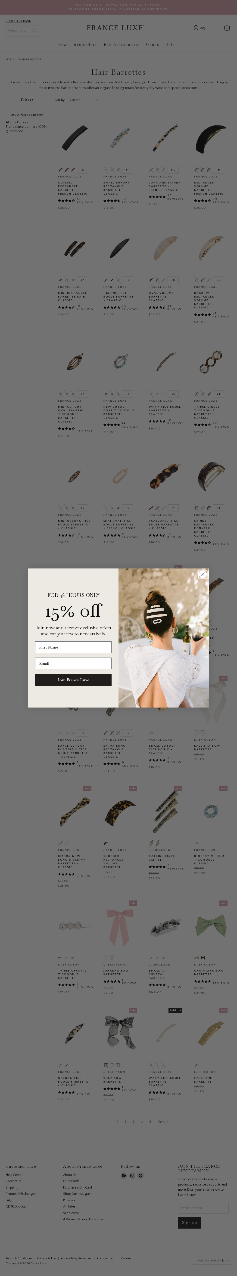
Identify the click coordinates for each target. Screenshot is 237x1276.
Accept (116, 1269)
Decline (166, 1269)
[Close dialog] (203, 574)
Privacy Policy (170, 1257)
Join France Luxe (73, 680)
